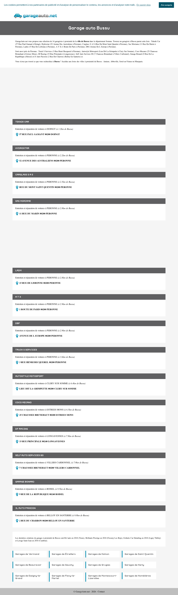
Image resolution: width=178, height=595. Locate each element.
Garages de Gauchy (63, 565)
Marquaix (139, 61)
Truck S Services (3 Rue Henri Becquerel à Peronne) (59, 51)
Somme (109, 41)
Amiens (106, 61)
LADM (18, 270)
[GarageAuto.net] (35, 15)
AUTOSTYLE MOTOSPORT (29, 376)
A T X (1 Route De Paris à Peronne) (70, 46)
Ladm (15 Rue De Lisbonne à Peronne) (39, 46)
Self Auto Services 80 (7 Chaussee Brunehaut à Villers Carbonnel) (102, 54)
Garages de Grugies (99, 565)
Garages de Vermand (27, 554)
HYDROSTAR (22, 148)
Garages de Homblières (138, 576)
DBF (17, 323)
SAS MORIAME (23, 201)
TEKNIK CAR (22, 122)
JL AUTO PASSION (25, 508)
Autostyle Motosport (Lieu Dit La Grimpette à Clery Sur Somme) (107, 51)
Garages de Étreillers (64, 554)
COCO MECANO (23, 402)
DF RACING (21, 429)
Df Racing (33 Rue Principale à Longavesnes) (56, 54)
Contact (101, 591)
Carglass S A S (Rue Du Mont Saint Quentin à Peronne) (104, 44)
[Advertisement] (89, 91)
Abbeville (114, 61)
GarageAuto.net (21, 41)
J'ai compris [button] (166, 5)
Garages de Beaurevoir (28, 565)
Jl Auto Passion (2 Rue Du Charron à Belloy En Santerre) (57, 56)
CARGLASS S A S (24, 175)
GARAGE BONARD (24, 482)
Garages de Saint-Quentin (139, 554)
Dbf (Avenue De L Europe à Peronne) (101, 46)
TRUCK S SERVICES (26, 350)
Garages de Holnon (98, 554)
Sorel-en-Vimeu (125, 61)
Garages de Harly (134, 565)
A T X (18, 297)
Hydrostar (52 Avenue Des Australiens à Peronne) (61, 44)
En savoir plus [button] (144, 5)
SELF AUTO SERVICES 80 (29, 455)
